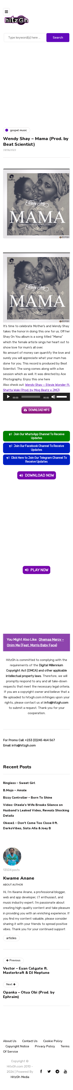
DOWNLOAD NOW (39, 475)
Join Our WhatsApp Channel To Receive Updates (39, 436)
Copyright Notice (17, 1046)
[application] (36, 397)
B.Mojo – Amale (15, 790)
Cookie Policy (52, 1041)
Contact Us (30, 1041)
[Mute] (53, 397)
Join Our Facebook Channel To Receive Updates (39, 448)
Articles (11, 938)
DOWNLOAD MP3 (39, 410)
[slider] (62, 396)
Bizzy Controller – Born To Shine (27, 798)
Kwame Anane (18, 878)
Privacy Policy (45, 1046)
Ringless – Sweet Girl (19, 783)
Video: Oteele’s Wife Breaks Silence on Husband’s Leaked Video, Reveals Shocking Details (36, 810)
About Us (9, 1041)
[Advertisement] (36, 81)
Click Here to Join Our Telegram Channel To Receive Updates (39, 459)
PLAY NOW (39, 570)
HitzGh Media (20, 1077)
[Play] (8, 397)
